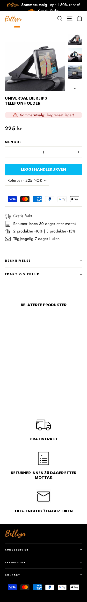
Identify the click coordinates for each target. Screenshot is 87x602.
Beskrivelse (18, 261)
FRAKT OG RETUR (22, 274)
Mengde (13, 142)
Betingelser (15, 562)
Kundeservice (17, 549)
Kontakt (12, 574)
